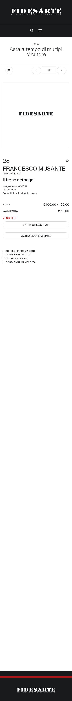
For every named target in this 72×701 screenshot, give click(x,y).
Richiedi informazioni (21, 251)
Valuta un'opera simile (36, 236)
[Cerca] (32, 30)
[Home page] (36, 11)
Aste (36, 44)
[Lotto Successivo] (61, 70)
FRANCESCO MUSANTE (34, 170)
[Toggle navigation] (40, 30)
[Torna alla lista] (9, 70)
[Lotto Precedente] (36, 70)
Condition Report (18, 254)
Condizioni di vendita (21, 262)
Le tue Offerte (16, 258)
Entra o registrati (36, 225)
